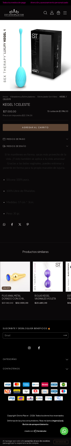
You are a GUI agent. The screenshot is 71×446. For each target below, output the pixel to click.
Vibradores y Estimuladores (22, 97)
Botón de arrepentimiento (35, 424)
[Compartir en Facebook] (12, 224)
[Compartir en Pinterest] (27, 224)
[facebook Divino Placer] (39, 347)
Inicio (5, 97)
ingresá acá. (58, 421)
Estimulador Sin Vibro (47, 97)
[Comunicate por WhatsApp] (64, 431)
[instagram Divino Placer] (29, 347)
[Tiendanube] (35, 431)
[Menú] (65, 13)
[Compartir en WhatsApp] (4, 224)
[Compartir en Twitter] (20, 224)
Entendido (61, 442)
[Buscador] (45, 13)
